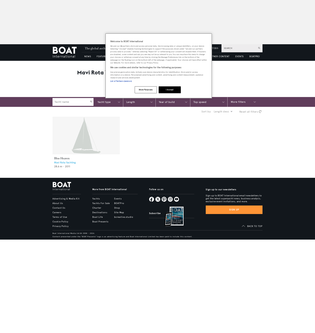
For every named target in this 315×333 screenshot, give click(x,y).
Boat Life (97, 217)
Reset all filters (249, 111)
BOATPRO (254, 56)
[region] (158, 65)
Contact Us (58, 208)
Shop (117, 208)
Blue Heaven (62, 158)
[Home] (67, 52)
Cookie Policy (60, 221)
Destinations (99, 212)
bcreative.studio (123, 217)
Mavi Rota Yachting (65, 162)
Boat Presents (100, 221)
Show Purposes (146, 89)
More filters (238, 101)
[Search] (91, 102)
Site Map (119, 212)
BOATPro (119, 203)
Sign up (234, 209)
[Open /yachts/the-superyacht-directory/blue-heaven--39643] (86, 136)
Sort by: (206, 111)
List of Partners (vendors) (121, 81)
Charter (96, 208)
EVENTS (239, 56)
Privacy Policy (60, 226)
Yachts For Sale (101, 203)
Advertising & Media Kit (66, 198)
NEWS (87, 56)
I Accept (170, 89)
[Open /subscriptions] (171, 217)
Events (118, 198)
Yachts (96, 198)
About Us (57, 203)
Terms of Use (59, 217)
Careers (56, 212)
